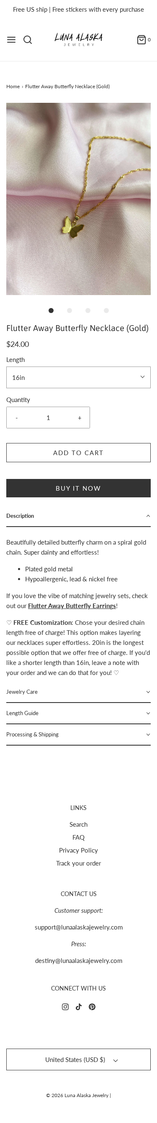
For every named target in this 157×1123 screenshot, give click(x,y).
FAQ (78, 837)
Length (15, 359)
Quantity (18, 399)
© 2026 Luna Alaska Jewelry (77, 1095)
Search (78, 824)
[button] (78, 199)
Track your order (78, 863)
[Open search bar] (31, 39)
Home (13, 86)
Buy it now (78, 488)
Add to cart (78, 452)
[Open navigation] (11, 39)
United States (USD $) (76, 1059)
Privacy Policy (78, 850)
